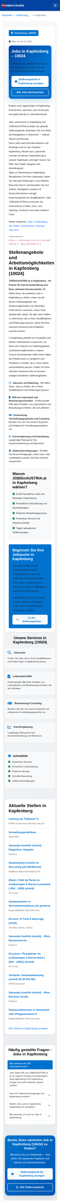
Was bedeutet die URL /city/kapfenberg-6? (20, 1065)
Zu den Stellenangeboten (31, 619)
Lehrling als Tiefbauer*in (24, 818)
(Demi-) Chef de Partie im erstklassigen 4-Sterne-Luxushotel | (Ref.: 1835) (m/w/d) (29, 884)
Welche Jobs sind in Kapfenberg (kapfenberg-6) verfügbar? (25, 1105)
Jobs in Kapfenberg (37, 221)
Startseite (7, 15)
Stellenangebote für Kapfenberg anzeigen (31, 1174)
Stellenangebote (25, 15)
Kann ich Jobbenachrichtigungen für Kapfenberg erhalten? (26, 1095)
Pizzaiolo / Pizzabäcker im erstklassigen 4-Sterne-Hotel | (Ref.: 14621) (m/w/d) (27, 958)
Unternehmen (27, 226)
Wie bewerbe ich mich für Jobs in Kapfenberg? (25, 1116)
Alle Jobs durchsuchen (30, 92)
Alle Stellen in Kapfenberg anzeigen (28, 1028)
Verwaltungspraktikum (22, 832)
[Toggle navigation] (55, 5)
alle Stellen (14, 226)
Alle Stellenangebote (32, 1187)
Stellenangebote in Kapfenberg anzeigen (31, 81)
